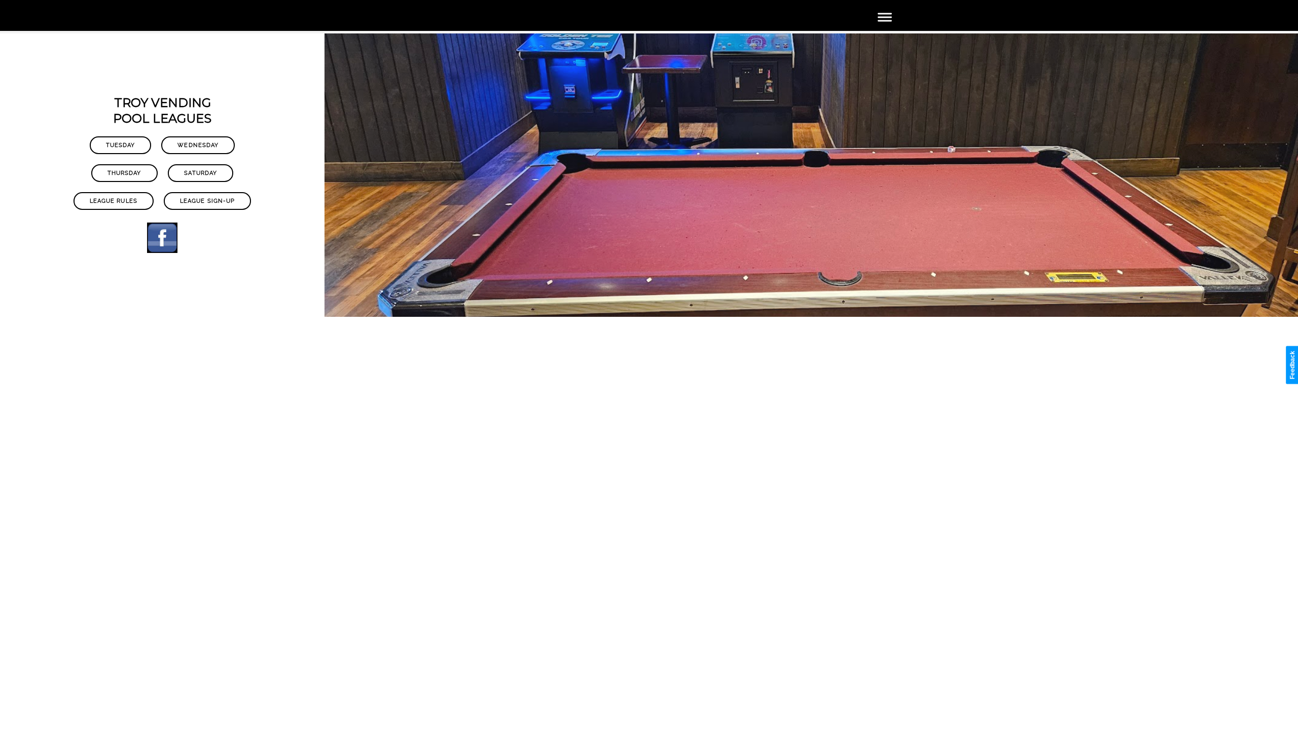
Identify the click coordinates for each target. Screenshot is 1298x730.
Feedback (1292, 365)
